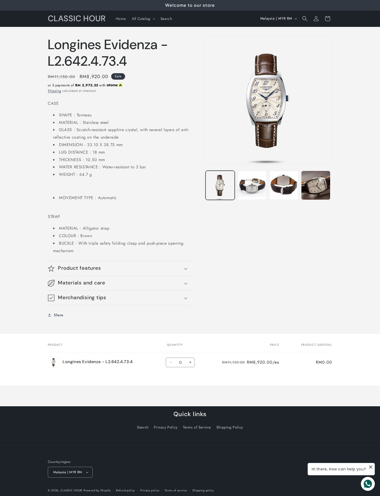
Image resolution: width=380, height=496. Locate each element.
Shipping (54, 90)
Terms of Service (197, 427)
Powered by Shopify (97, 490)
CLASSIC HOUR (71, 490)
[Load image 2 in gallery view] (252, 185)
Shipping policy (203, 490)
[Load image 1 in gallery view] (220, 185)
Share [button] (58, 315)
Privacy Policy (165, 427)
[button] (143, 18)
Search (143, 427)
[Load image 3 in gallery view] (284, 185)
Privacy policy (149, 490)
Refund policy (125, 490)
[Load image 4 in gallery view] (315, 185)
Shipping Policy (229, 427)
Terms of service (176, 490)
